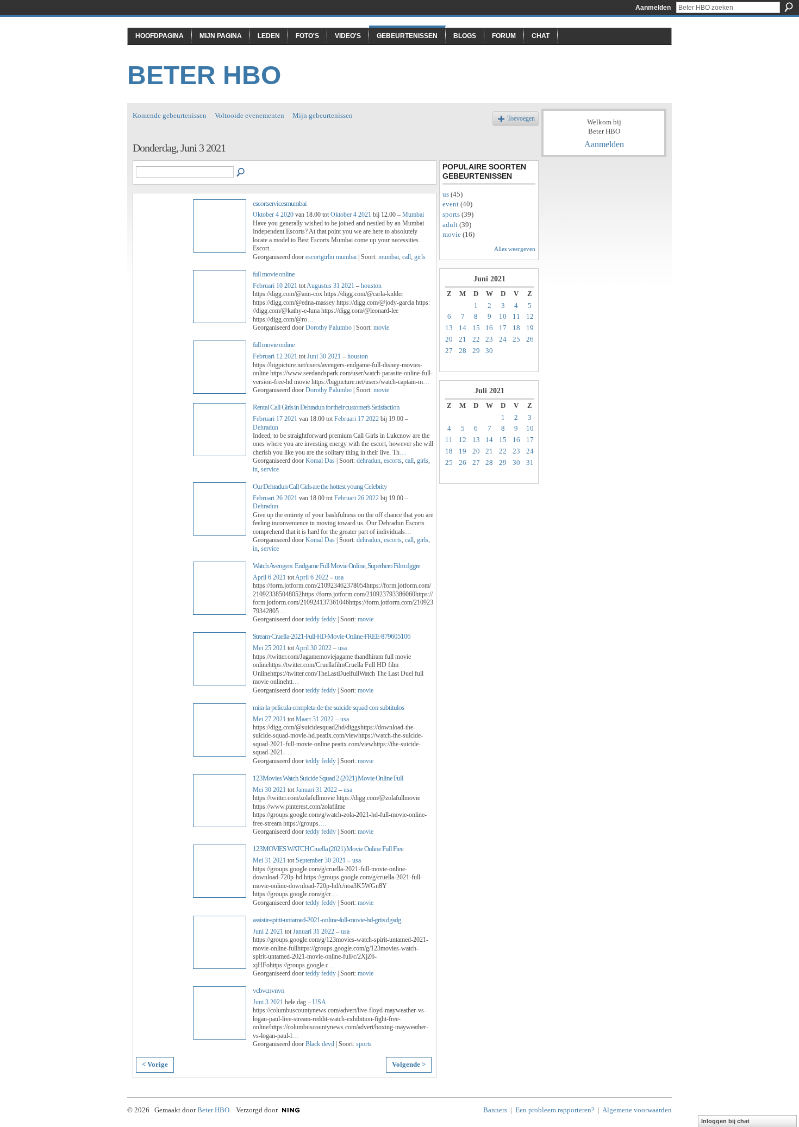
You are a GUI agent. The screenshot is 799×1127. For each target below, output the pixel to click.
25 (516, 339)
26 (530, 339)
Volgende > (409, 1064)
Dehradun (265, 427)
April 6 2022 (311, 577)
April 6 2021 (269, 577)
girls (420, 257)
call (406, 257)
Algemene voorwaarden (637, 1110)
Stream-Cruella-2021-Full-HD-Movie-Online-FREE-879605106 (331, 636)
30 (489, 351)
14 (462, 328)
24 (503, 339)
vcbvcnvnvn (268, 990)
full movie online (274, 274)
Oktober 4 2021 (350, 214)
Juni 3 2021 (268, 1002)
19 (530, 328)
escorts (393, 460)
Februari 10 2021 (275, 285)
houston (371, 285)
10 (503, 316)
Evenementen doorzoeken (241, 173)
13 (449, 328)
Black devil (319, 1044)
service (270, 469)
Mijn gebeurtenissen (322, 115)
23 (489, 339)
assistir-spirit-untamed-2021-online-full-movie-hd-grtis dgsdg (327, 920)
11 (516, 316)
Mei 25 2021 (269, 648)
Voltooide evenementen (249, 115)
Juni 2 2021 (268, 931)
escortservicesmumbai (280, 203)
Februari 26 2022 (356, 498)
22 (476, 339)
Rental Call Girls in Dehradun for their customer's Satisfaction (326, 407)
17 (503, 328)
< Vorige (155, 1064)
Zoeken (788, 7)
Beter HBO (204, 75)
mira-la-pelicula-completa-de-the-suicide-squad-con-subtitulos (328, 707)
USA (319, 1002)
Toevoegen (521, 118)
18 (516, 328)
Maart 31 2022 (315, 719)
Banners (495, 1110)
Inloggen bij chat (725, 1121)
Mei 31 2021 (269, 860)
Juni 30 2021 (324, 356)
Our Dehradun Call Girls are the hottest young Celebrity (320, 486)
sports (364, 1044)
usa (339, 577)
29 (476, 351)
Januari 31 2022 (316, 790)
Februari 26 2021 (275, 498)
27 (449, 351)
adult (450, 225)
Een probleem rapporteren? (555, 1110)
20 (449, 339)
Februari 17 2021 (275, 419)
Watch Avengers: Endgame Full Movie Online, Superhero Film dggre (336, 566)
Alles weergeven (514, 248)
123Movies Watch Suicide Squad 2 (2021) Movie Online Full (328, 778)
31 (530, 462)
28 (462, 351)
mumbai (388, 257)
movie (381, 327)
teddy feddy (320, 619)
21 (462, 339)
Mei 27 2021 (269, 719)
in (255, 469)
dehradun (368, 460)
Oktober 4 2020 (273, 214)
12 (530, 316)
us (445, 194)
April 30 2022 (313, 648)
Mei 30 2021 (269, 790)
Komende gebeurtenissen (170, 115)
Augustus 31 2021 (330, 285)
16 (489, 328)
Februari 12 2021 (275, 356)
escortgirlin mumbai (331, 257)
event (450, 204)
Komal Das (320, 460)
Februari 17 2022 (356, 419)
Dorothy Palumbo (328, 327)
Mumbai (413, 214)
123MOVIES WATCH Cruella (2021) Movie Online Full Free (328, 849)
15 (476, 328)
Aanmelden (653, 7)
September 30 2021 (321, 860)
